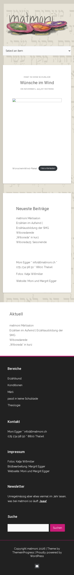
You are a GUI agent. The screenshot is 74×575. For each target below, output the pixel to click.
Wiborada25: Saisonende (31, 242)
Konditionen (15, 385)
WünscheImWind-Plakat (24, 168)
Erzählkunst (15, 378)
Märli (10, 392)
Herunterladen (48, 168)
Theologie (14, 405)
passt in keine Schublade (37, 77)
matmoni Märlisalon (28, 218)
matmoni (49, 89)
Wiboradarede (25, 232)
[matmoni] (37, 22)
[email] (37, 566)
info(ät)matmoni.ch (43, 262)
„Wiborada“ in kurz (27, 237)
